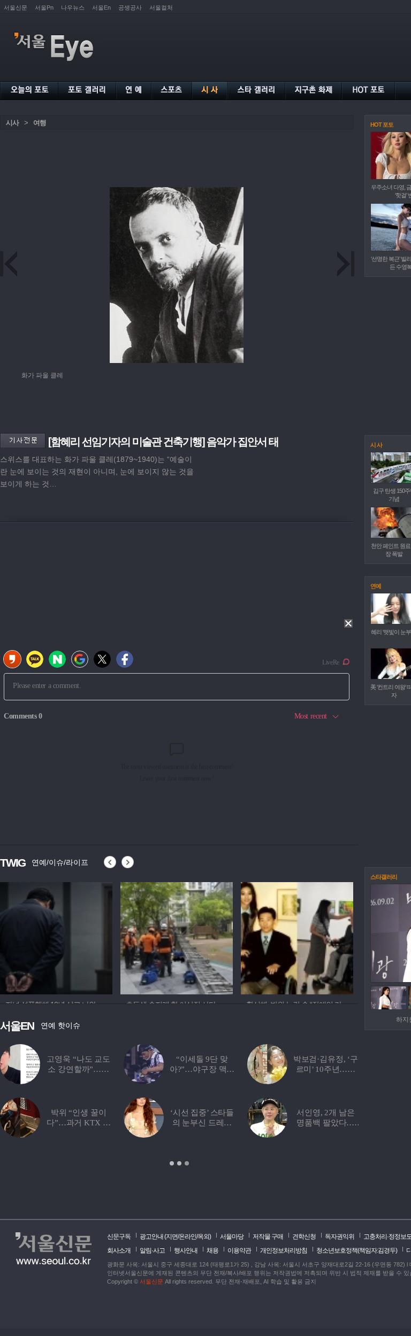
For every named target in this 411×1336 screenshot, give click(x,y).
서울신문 (15, 7)
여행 (39, 123)
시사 (12, 123)
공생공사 (130, 7)
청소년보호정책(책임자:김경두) (356, 1250)
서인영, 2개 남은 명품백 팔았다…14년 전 (325, 1122)
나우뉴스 (73, 7)
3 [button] (187, 1163)
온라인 (187, 1236)
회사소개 (119, 1250)
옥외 (203, 1236)
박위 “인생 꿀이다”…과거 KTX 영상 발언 (78, 1122)
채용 (212, 1250)
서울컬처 (161, 7)
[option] (56, 936)
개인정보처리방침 (283, 1250)
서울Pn (44, 7)
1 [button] (172, 1163)
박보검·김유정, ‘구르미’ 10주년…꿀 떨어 (325, 1069)
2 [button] (179, 1163)
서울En (101, 7)
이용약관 (239, 1250)
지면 (172, 1236)
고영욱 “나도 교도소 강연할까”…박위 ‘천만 (78, 1069)
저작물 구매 (268, 1236)
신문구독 (119, 1236)
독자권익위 (339, 1236)
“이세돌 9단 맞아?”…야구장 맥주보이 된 (202, 1069)
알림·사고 (152, 1250)
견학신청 (304, 1236)
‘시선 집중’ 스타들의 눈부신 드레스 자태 (202, 1122)
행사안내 (185, 1250)
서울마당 (231, 1236)
